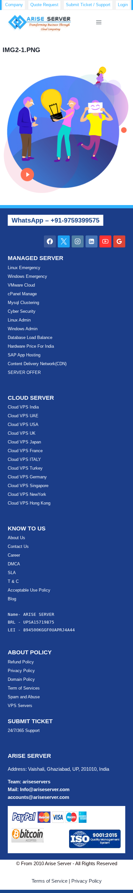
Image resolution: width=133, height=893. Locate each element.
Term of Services (24, 688)
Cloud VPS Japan (24, 442)
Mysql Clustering (23, 302)
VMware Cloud (21, 285)
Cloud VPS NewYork (27, 494)
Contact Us (18, 546)
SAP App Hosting (24, 355)
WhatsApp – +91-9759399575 (55, 220)
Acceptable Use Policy (29, 590)
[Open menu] (99, 22)
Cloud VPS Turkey (25, 468)
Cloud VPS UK (22, 433)
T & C (13, 581)
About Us (16, 537)
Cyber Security (22, 311)
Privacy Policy (21, 670)
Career (14, 555)
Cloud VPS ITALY (24, 459)
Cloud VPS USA (23, 424)
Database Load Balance (30, 337)
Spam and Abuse (24, 696)
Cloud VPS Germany (27, 476)
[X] (64, 241)
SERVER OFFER (24, 372)
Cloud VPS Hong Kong (29, 503)
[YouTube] (105, 241)
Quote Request (44, 4)
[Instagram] (78, 241)
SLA (12, 572)
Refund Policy (21, 661)
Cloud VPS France (25, 450)
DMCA (14, 563)
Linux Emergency (24, 267)
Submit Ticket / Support (88, 4)
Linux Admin (19, 320)
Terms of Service (49, 881)
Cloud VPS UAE (23, 415)
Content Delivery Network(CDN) (37, 363)
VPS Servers (20, 705)
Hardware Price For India (31, 346)
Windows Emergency (27, 276)
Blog (12, 598)
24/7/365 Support (24, 730)
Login (123, 4)
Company (14, 4)
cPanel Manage (22, 293)
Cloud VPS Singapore (28, 485)
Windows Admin (22, 328)
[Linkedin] (91, 241)
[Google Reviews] (119, 241)
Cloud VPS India (23, 407)
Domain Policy (21, 679)
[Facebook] (50, 241)
